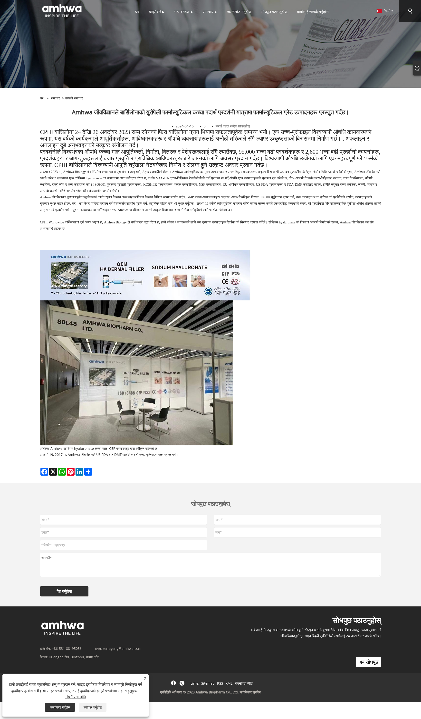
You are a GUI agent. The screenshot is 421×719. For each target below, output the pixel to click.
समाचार (55, 98)
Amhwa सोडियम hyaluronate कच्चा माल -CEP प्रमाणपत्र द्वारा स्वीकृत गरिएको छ (103, 448)
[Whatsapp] (182, 683)
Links (195, 683)
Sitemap (208, 683)
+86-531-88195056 (67, 648)
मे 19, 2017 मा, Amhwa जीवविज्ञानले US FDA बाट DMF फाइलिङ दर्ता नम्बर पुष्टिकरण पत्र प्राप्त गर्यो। (113, 454)
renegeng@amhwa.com (122, 648)
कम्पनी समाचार (74, 98)
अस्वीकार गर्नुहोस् (60, 707)
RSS (220, 683)
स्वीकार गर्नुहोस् (93, 707)
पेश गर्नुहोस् (64, 591)
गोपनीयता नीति (244, 683)
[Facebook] (173, 683)
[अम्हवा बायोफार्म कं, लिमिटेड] (62, 10)
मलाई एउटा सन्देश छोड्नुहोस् (233, 126)
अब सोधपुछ (369, 662)
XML (229, 683)
